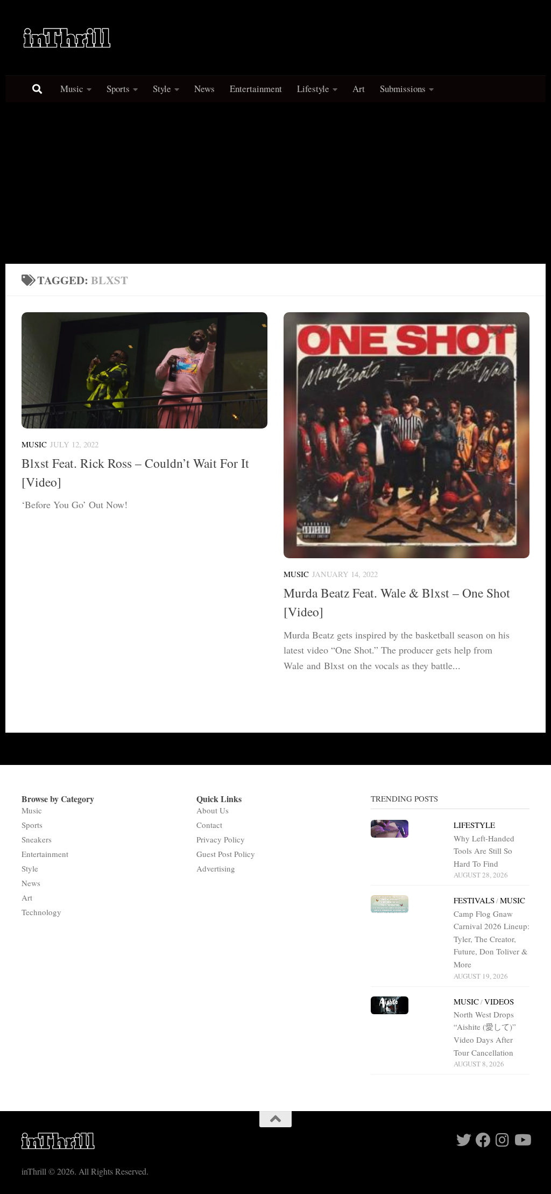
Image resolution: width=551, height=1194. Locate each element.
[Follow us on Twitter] (463, 1140)
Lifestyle (313, 88)
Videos (499, 1001)
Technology (41, 912)
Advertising (215, 868)
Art (358, 88)
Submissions (403, 88)
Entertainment (256, 88)
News (204, 88)
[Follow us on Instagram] (502, 1140)
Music (71, 88)
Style (162, 88)
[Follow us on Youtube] (521, 1140)
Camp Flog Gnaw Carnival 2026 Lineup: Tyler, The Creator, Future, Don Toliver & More (491, 939)
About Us (212, 810)
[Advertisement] (275, 183)
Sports (118, 88)
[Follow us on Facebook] (483, 1140)
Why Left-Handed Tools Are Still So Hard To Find (484, 851)
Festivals (474, 900)
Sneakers (37, 839)
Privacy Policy (220, 839)
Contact (209, 825)
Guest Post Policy (225, 854)
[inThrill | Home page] (67, 38)
